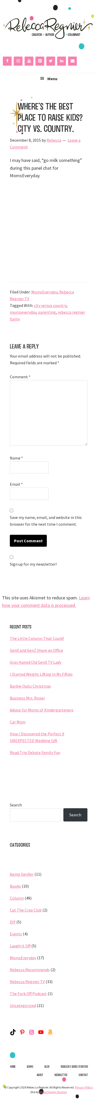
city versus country (50, 305)
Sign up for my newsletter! (33, 564)
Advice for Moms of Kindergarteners (41, 709)
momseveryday (23, 312)
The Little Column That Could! (37, 638)
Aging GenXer (22, 874)
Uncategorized (23, 1005)
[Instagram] (18, 61)
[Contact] (72, 61)
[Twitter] (50, 61)
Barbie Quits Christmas (30, 686)
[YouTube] (29, 61)
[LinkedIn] (61, 61)
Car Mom (18, 721)
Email (16, 484)
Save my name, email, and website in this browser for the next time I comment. (46, 521)
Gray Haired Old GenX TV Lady (35, 662)
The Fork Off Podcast (28, 993)
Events (16, 933)
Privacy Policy (84, 1087)
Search (16, 804)
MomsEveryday (44, 291)
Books (15, 886)
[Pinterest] (39, 61)
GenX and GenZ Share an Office (36, 650)
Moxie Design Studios (53, 1092)
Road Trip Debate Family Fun (35, 752)
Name (16, 458)
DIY (13, 921)
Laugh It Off (20, 945)
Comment (20, 376)
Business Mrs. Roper (27, 698)
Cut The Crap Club (26, 910)
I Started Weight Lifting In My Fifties (41, 674)
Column (17, 898)
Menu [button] (52, 78)
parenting (47, 312)
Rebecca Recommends (30, 969)
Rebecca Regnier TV (27, 981)
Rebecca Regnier (48, 28)
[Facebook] (7, 61)
